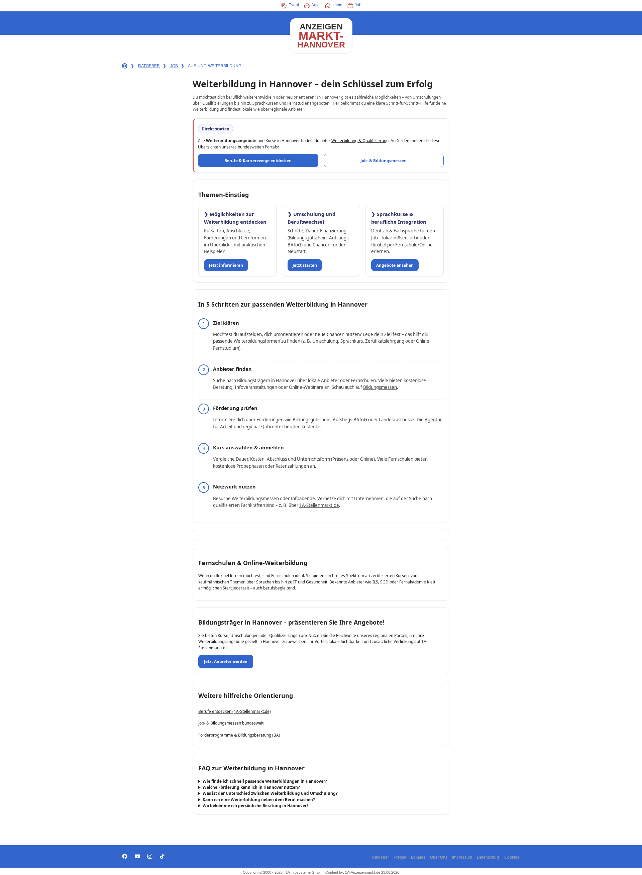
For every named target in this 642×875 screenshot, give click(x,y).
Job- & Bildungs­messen (383, 160)
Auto (315, 5)
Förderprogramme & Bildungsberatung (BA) (239, 735)
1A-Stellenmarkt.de (319, 505)
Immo (337, 5)
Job (358, 5)
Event (294, 5)
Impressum (462, 857)
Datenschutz (488, 857)
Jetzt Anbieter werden (225, 661)
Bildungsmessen (380, 387)
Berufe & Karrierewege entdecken (258, 160)
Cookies (511, 857)
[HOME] (124, 66)
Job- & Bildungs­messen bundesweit (230, 723)
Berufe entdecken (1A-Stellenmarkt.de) (234, 711)
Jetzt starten (305, 265)
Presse (400, 857)
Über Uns (438, 857)
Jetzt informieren (226, 265)
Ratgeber (380, 857)
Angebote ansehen (395, 265)
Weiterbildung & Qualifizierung (360, 140)
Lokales (418, 857)
